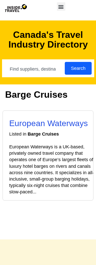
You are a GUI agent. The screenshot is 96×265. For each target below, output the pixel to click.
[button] (61, 6)
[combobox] (34, 69)
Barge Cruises (43, 134)
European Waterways (48, 123)
